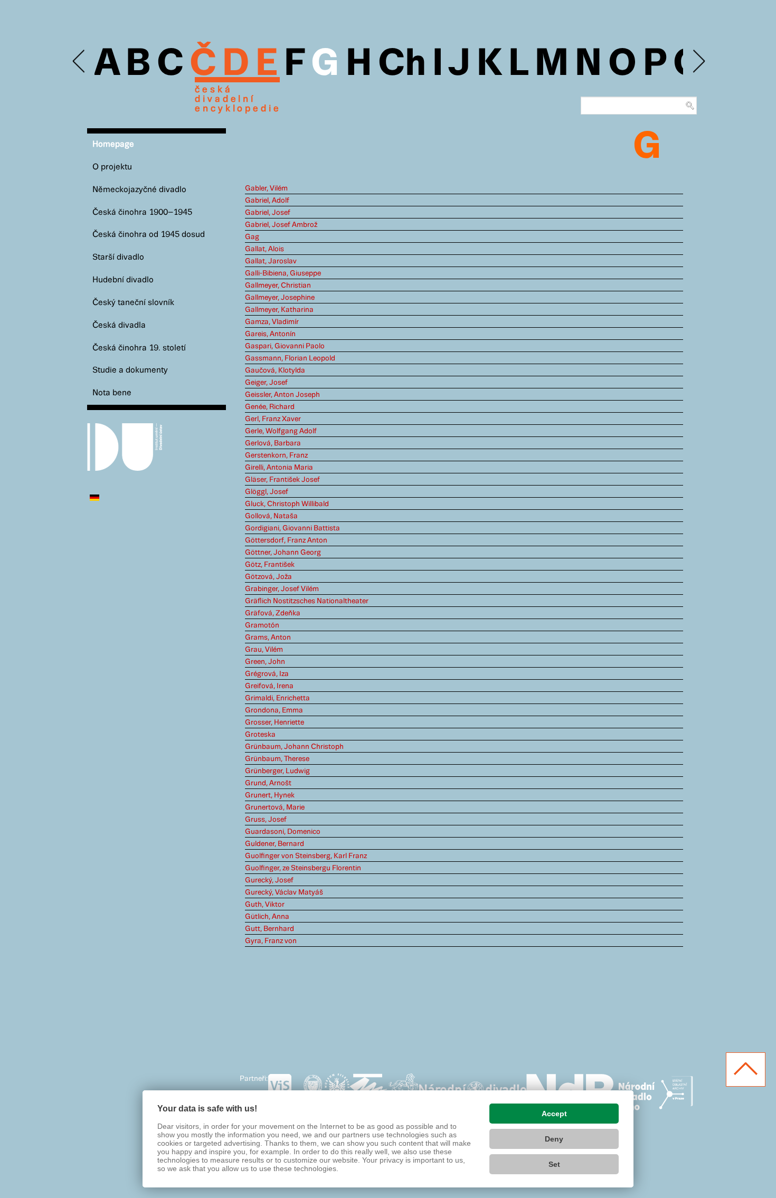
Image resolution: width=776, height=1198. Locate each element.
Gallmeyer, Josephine (280, 297)
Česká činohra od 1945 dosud (148, 234)
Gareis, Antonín (270, 334)
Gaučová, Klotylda (275, 370)
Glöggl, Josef (266, 492)
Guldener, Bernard (274, 844)
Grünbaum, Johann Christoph (294, 746)
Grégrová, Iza (267, 674)
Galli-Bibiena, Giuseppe (283, 273)
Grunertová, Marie (275, 807)
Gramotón (262, 625)
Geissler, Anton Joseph (282, 394)
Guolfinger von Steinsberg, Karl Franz (306, 856)
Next (698, 61)
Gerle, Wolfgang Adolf (281, 431)
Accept (554, 1113)
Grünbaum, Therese (277, 759)
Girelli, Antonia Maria (279, 467)
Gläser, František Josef (282, 479)
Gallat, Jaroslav (271, 261)
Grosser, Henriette (274, 722)
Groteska (260, 734)
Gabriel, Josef (267, 212)
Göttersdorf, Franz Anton (286, 540)
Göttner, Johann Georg (283, 552)
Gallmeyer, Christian (278, 285)
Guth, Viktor (265, 904)
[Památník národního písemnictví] (403, 1090)
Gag (252, 237)
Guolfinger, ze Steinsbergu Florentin (303, 868)
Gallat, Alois (264, 249)
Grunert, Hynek (270, 795)
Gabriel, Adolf (267, 200)
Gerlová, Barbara (273, 443)
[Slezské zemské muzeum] (337, 1090)
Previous (79, 61)
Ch (402, 64)
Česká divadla (119, 325)
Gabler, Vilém (266, 188)
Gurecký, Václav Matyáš (284, 892)
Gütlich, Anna (267, 916)
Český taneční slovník (133, 302)
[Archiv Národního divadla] (472, 1088)
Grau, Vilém (264, 649)
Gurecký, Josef (269, 880)
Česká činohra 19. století (139, 348)
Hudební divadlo (123, 279)
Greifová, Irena (269, 686)
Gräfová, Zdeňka (272, 613)
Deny (554, 1139)
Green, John (265, 661)
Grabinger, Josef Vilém (282, 589)
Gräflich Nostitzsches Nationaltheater (306, 601)
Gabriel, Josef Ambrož (281, 225)
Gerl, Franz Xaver (273, 419)
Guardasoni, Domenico (282, 831)
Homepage (113, 144)
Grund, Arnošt (268, 783)
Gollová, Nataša (271, 516)
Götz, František (270, 564)
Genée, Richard (270, 407)
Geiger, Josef (266, 382)
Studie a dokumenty (130, 370)
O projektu (112, 167)
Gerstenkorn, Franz (276, 455)
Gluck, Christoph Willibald (287, 504)
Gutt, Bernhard (269, 929)
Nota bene (111, 392)
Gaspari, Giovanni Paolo (285, 346)
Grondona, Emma (274, 710)
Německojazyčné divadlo (139, 189)
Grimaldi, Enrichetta (277, 698)
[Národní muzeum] (313, 1090)
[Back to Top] (745, 1069)
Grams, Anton (268, 637)
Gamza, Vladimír (272, 322)
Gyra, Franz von (271, 941)
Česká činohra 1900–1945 (142, 212)
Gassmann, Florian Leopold (290, 358)
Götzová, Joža (268, 577)
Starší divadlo (118, 257)
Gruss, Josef (266, 819)
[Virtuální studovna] (284, 1090)
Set (554, 1164)
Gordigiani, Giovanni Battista (292, 528)
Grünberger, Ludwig (277, 771)
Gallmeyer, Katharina (279, 309)
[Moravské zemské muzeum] (368, 1090)
